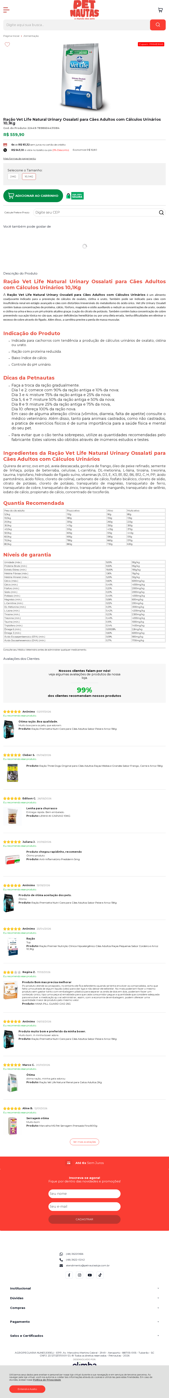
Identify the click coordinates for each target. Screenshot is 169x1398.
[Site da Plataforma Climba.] (84, 1364)
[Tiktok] (100, 1277)
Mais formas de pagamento (19, 158)
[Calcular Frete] (161, 212)
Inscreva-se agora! (84, 1178)
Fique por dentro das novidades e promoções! (84, 1181)
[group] (84, 1162)
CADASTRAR (84, 1219)
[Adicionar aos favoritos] (7, 44)
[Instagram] (79, 1277)
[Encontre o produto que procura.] (158, 24)
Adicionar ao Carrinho (36, 196)
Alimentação (31, 35)
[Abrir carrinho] (160, 10)
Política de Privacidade (47, 1380)
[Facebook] (69, 1277)
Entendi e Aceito (27, 1389)
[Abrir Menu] (6, 10)
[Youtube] (89, 1277)
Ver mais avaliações (84, 1141)
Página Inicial (11, 35)
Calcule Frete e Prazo (16, 212)
